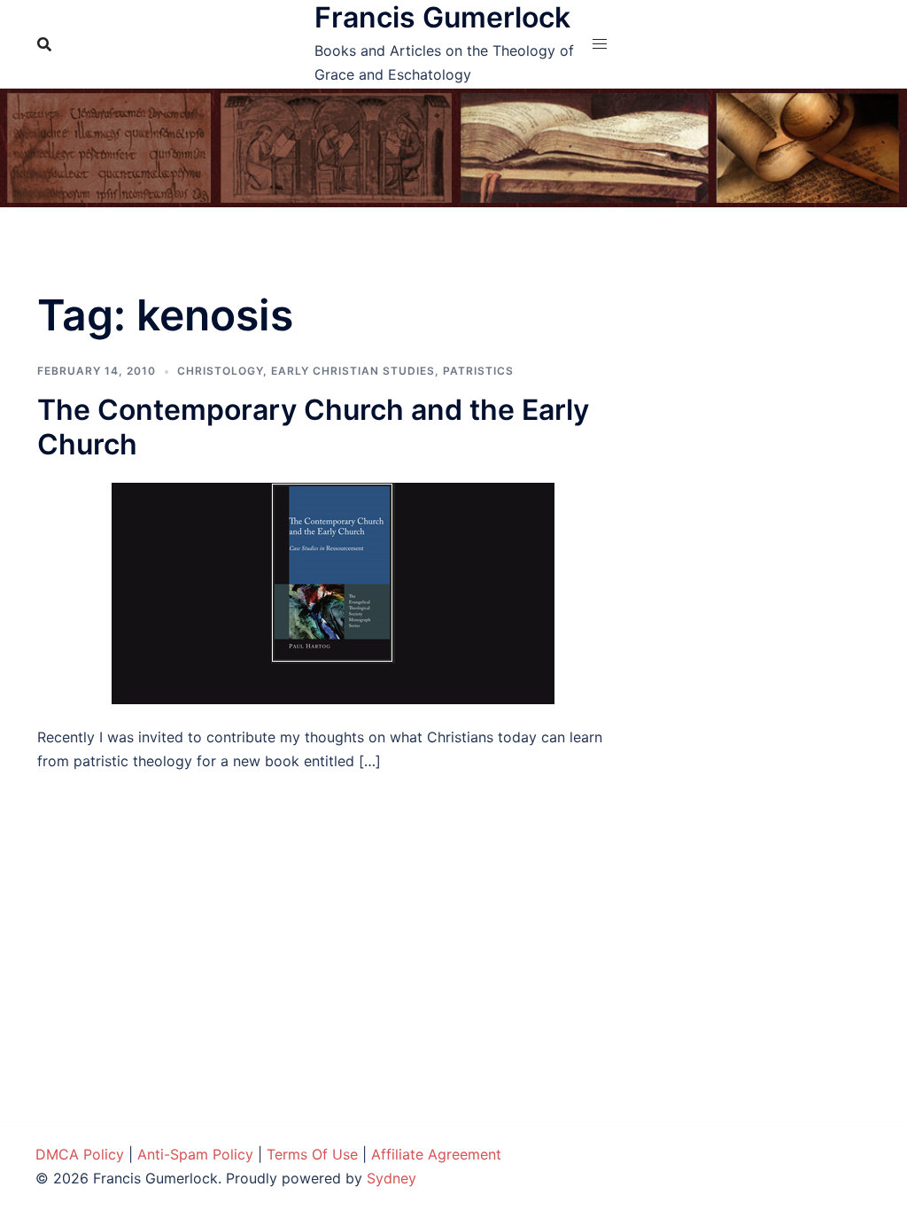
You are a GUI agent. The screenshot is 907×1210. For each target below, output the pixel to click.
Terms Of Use (312, 1154)
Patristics (478, 370)
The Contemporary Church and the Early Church (313, 426)
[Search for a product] (44, 44)
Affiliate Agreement (436, 1154)
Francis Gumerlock (442, 17)
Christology (220, 370)
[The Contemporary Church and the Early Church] (333, 592)
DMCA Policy (79, 1154)
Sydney (391, 1178)
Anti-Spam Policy (195, 1154)
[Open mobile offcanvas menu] (600, 44)
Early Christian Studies (353, 370)
